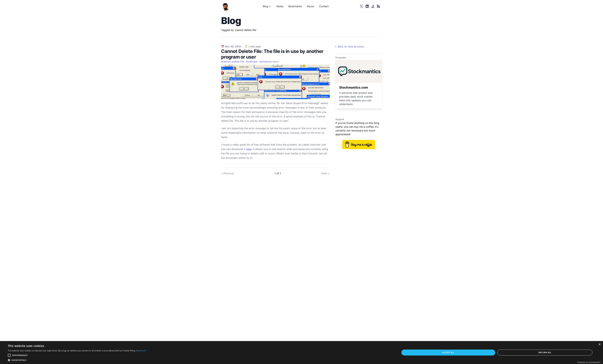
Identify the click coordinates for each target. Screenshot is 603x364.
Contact (324, 6)
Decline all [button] (544, 352)
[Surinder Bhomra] (226, 6)
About (310, 6)
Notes (279, 6)
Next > (326, 173)
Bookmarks (295, 6)
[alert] (301, 352)
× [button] (599, 344)
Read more (141, 350)
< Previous (227, 173)
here (249, 149)
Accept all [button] (448, 352)
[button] (77, 360)
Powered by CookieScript (589, 362)
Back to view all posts (351, 46)
